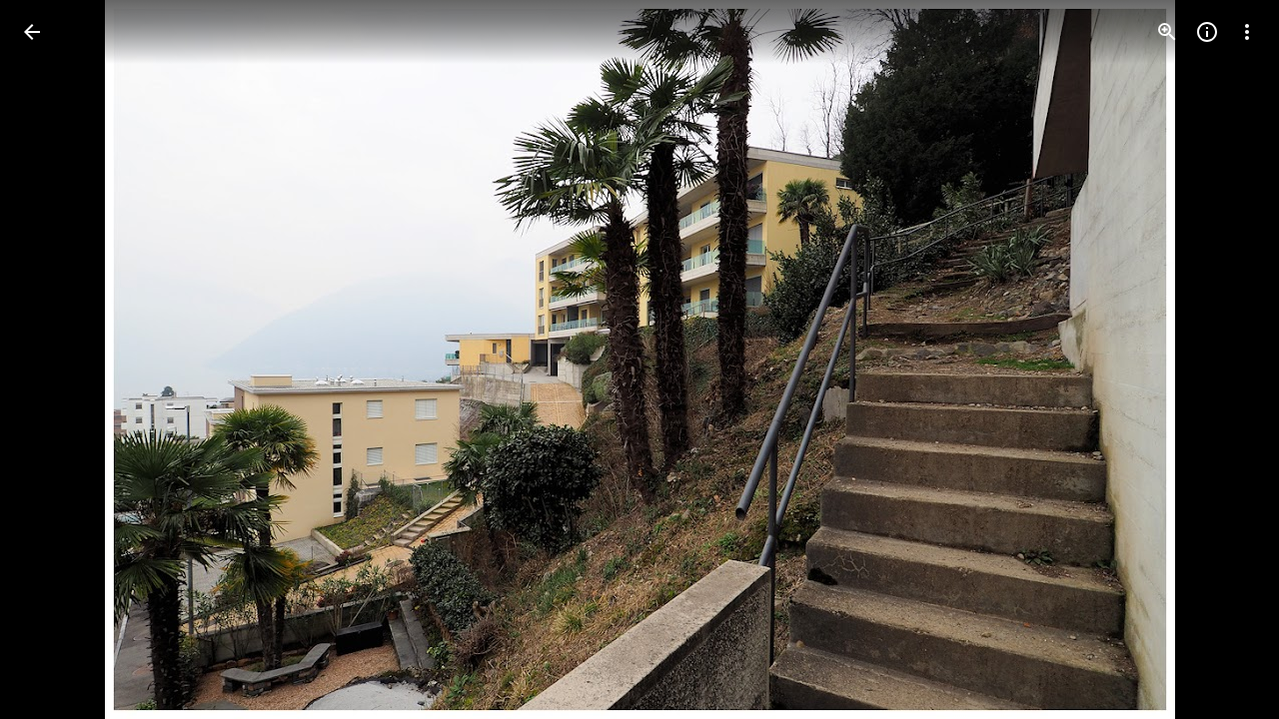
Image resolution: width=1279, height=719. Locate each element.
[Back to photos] (32, 32)
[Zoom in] (1167, 32)
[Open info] (1207, 32)
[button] (56, 359)
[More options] (1247, 32)
